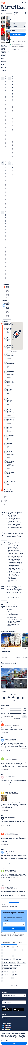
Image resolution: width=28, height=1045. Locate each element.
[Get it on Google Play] (7, 1010)
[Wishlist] (18, 3)
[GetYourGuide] (3, 3)
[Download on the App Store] (18, 1010)
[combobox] (16, 718)
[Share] (25, 13)
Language (4, 992)
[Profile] (25, 3)
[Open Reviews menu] (25, 725)
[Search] (15, 2)
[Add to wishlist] (19, 635)
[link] (11, 646)
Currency (4, 999)
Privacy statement (14, 936)
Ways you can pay (6, 1023)
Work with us (5, 1021)
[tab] (9, 943)
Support (4, 1014)
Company (4, 1017)
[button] (6, 13)
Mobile (3, 1006)
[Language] (22, 2)
